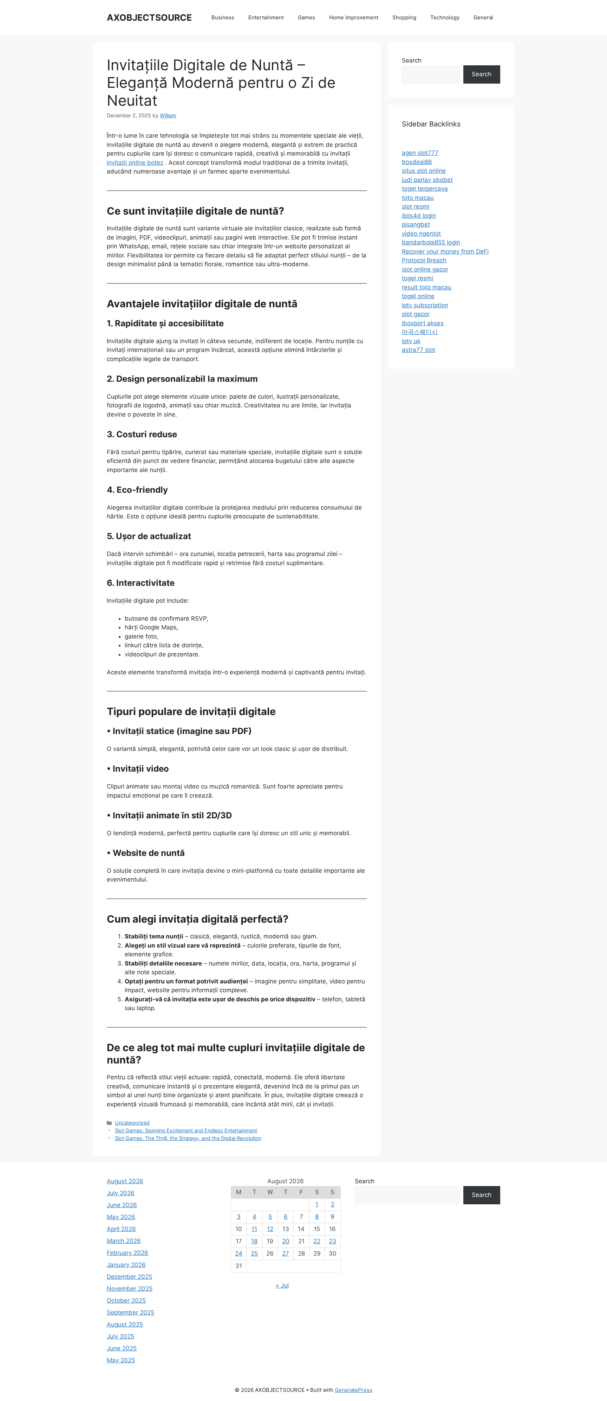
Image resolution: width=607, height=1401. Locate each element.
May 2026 (121, 1216)
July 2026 (121, 1193)
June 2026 (122, 1205)
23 (332, 1241)
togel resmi (417, 278)
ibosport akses (423, 323)
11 (254, 1228)
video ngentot (421, 233)
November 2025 (129, 1288)
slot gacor (416, 313)
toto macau (418, 197)
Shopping (404, 17)
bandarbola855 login (431, 242)
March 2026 (124, 1240)
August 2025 (125, 1324)
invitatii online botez (135, 162)
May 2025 (121, 1360)
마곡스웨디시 (420, 331)
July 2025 (120, 1336)
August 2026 (125, 1181)
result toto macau (426, 287)
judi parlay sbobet (427, 179)
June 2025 (122, 1348)
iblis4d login (419, 215)
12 (270, 1228)
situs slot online (424, 170)
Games (306, 17)
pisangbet (416, 224)
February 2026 (127, 1252)
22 (316, 1241)
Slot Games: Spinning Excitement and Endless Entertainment (186, 1130)
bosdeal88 (417, 161)
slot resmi (415, 206)
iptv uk (411, 341)
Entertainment (266, 17)
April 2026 (121, 1228)
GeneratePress (353, 1390)
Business (222, 17)
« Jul (282, 1285)
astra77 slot (418, 349)
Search (412, 60)
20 (285, 1241)
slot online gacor (425, 269)
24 (238, 1253)
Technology (444, 17)
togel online (418, 296)
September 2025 (130, 1312)
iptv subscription (425, 305)
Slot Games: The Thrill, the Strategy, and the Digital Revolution (188, 1138)
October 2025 (126, 1300)
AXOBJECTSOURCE (149, 17)
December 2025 (129, 1276)
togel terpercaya (425, 188)
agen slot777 (420, 152)
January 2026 (126, 1264)
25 (254, 1253)
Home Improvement (353, 17)
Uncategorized (132, 1123)
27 (285, 1253)
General (483, 17)
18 (254, 1241)
